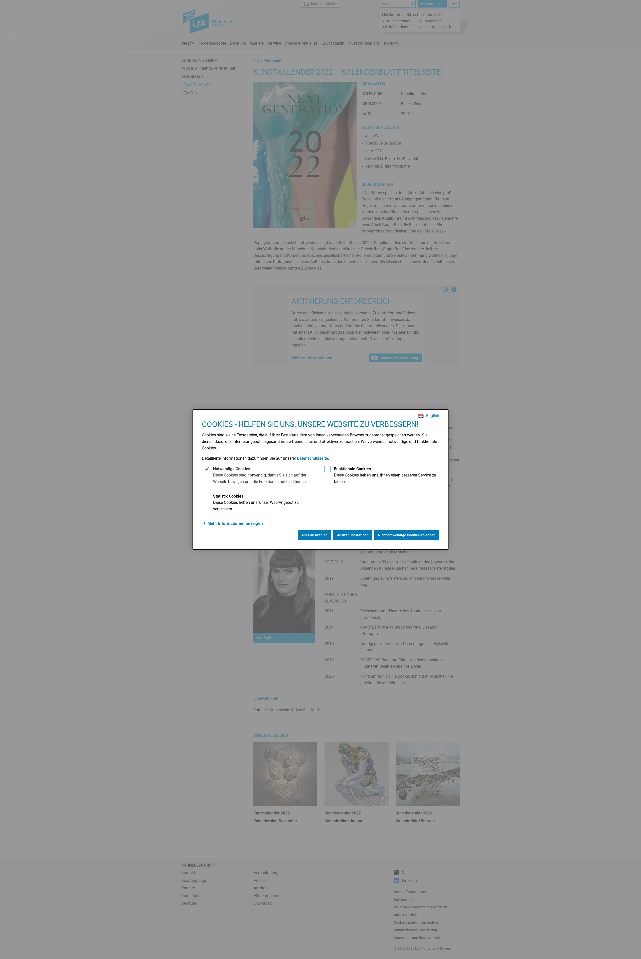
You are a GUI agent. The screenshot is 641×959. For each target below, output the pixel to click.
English (432, 416)
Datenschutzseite (312, 458)
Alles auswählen (314, 535)
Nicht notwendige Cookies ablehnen (406, 535)
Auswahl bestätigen (353, 535)
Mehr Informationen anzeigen (235, 523)
